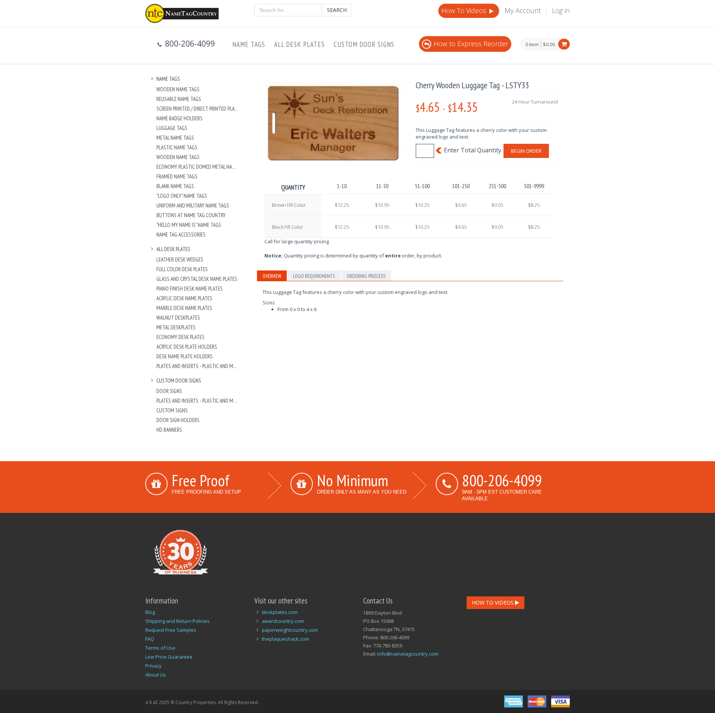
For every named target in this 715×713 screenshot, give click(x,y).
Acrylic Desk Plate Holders (186, 346)
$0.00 (549, 44)
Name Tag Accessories (181, 234)
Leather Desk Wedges (179, 259)
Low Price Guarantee (169, 656)
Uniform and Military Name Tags (192, 205)
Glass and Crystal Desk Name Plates (196, 278)
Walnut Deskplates (178, 317)
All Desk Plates (299, 44)
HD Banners (169, 429)
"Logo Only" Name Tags (181, 195)
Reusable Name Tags (178, 98)
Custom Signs (172, 410)
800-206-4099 (502, 480)
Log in (561, 10)
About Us (155, 674)
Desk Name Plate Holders (184, 356)
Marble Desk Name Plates (184, 307)
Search (337, 9)
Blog (150, 612)
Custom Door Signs (364, 44)
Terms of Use (160, 647)
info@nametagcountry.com (407, 653)
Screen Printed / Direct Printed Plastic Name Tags (197, 108)
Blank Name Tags (175, 186)
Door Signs (169, 390)
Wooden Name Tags (178, 89)
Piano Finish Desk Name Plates (189, 288)
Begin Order (526, 151)
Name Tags (248, 44)
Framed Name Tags (176, 176)
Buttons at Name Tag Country (191, 215)
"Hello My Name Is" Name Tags (188, 224)
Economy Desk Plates (180, 336)
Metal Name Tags (175, 137)
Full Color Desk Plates (182, 269)
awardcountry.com (283, 621)
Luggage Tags (171, 127)
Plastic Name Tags (176, 147)
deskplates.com (280, 612)
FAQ (149, 639)
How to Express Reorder (470, 43)
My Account (523, 10)
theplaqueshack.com (285, 639)
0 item (532, 45)
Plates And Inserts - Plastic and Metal (197, 366)
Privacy (153, 665)
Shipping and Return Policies (177, 621)
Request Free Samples (170, 630)
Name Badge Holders (179, 118)
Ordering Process (366, 276)
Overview (272, 276)
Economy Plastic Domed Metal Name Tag (197, 166)
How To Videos (464, 10)
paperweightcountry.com (290, 630)
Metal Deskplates (176, 327)
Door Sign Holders (178, 420)
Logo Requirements (314, 276)
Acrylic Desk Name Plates (184, 298)
